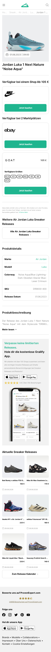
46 (38, 176)
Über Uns (21, 640)
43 (13, 176)
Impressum (7, 640)
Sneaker (13, 12)
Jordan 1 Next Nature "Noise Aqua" (42, 12)
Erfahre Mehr (23, 212)
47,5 (7, 180)
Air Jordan (24, 12)
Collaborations (30, 637)
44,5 (26, 176)
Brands (5, 637)
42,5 (7, 176)
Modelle (16, 637)
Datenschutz (34, 640)
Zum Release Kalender (24, 574)
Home (5, 12)
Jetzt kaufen (25, 107)
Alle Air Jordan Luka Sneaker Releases (25, 233)
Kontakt (6, 643)
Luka (32, 12)
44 (19, 176)
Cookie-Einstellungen (24, 643)
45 (31, 176)
